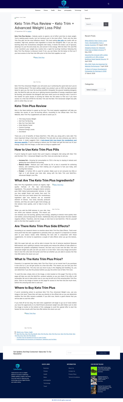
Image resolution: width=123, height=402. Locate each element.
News (59, 10)
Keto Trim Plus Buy (43, 334)
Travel (86, 10)
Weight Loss (20, 332)
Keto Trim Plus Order (66, 334)
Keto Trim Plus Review (30, 335)
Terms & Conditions (74, 377)
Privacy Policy (72, 374)
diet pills (61, 40)
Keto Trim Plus (21, 334)
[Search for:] (94, 24)
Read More (100, 371)
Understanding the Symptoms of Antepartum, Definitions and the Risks (36, 339)
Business (37, 10)
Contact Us (72, 371)
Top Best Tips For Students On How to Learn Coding (31, 337)
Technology (78, 10)
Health (53, 10)
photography (67, 10)
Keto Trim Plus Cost (54, 334)
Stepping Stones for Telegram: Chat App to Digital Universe (103, 378)
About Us (71, 368)
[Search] (106, 24)
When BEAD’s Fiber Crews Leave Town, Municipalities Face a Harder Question (96, 43)
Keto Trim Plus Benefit (31, 334)
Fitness (46, 10)
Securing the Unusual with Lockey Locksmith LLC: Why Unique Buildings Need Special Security (96, 57)
